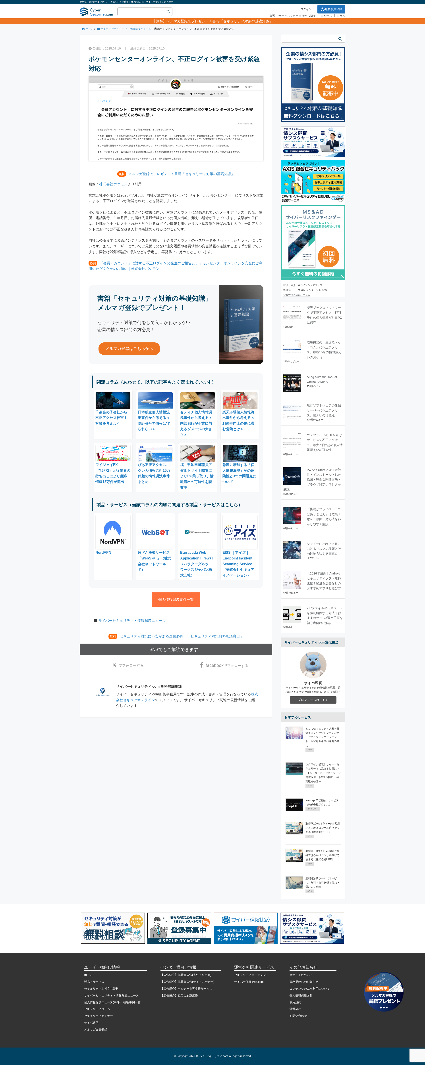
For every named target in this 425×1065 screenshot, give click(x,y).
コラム (341, 15)
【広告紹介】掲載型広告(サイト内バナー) (187, 981)
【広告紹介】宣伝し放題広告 (179, 995)
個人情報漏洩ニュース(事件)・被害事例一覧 (112, 1002)
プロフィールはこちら (313, 700)
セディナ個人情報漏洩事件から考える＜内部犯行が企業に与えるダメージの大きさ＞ (196, 423)
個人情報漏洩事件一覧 (176, 599)
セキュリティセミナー (98, 1015)
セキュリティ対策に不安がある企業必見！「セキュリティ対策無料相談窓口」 (181, 636)
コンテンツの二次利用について (310, 988)
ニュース (326, 15)
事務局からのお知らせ (304, 981)
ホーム (88, 975)
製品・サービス (94, 981)
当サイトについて (301, 975)
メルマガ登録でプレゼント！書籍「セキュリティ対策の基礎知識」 (219, 21)
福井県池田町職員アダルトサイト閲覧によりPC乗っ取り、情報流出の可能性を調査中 (197, 476)
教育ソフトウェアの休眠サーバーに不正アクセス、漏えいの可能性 (324, 410)
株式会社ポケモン (113, 184)
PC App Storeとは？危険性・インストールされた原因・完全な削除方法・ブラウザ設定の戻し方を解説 (312, 479)
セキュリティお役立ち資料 (101, 988)
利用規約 (295, 1002)
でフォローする (131, 665)
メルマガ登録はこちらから (129, 348)
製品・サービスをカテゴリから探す (293, 15)
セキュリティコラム (97, 1009)
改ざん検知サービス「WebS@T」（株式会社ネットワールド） (154, 561)
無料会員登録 (333, 9)
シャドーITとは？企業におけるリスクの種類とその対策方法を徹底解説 (324, 548)
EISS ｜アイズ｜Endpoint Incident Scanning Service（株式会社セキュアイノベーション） (238, 564)
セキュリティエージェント (251, 975)
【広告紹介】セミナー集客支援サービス (186, 988)
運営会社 (295, 1009)
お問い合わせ (298, 1015)
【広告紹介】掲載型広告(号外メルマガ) (185, 975)
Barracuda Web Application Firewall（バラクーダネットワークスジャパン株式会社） (196, 564)
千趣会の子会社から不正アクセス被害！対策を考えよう (111, 417)
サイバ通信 (91, 1022)
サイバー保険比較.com (249, 981)
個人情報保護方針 (301, 995)
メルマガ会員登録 (95, 1029)
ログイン (306, 9)
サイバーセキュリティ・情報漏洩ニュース (132, 620)
